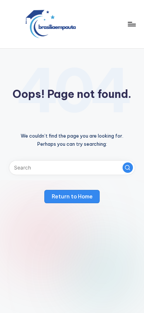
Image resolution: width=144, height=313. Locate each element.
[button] (128, 167)
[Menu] (131, 24)
